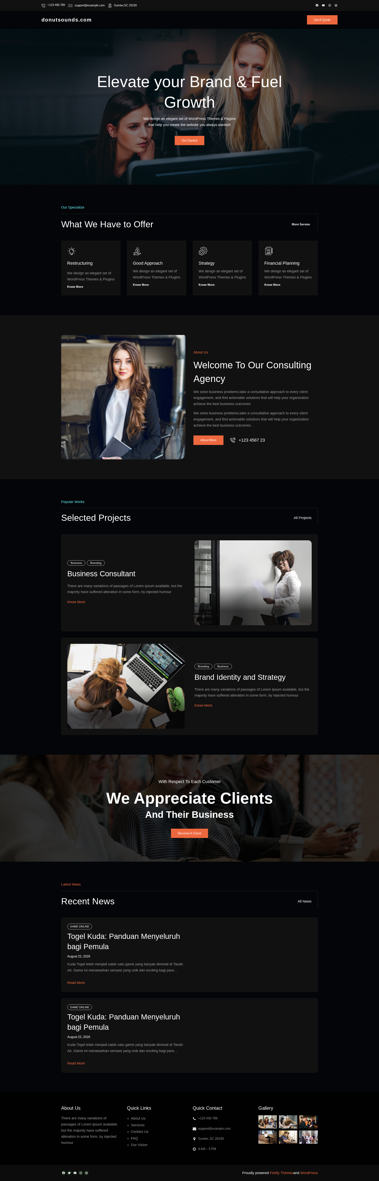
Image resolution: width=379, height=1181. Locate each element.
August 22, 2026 (78, 956)
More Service (301, 224)
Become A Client (189, 833)
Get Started (189, 140)
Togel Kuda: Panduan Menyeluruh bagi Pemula (123, 941)
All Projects (302, 518)
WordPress (309, 1173)
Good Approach (148, 263)
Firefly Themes (281, 1173)
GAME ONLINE (79, 926)
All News (304, 901)
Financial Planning (281, 263)
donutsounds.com (66, 20)
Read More (76, 983)
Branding (95, 562)
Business (76, 562)
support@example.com (90, 5)
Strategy (207, 263)
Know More (75, 286)
